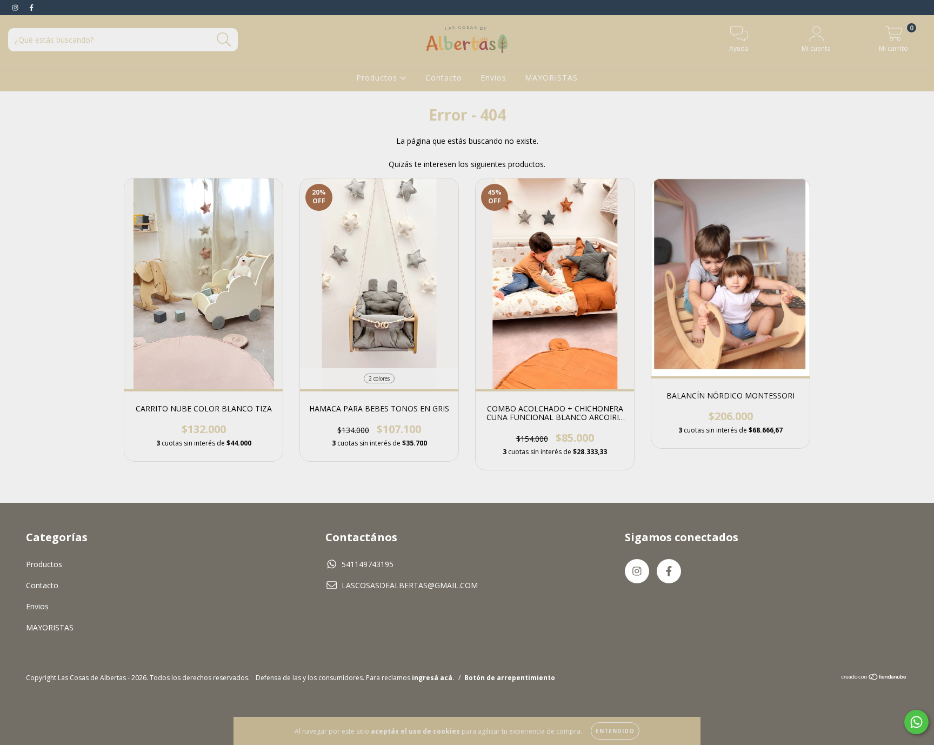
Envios (493, 77)
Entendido (615, 731)
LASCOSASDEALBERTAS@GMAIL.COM (410, 585)
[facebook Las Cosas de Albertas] (31, 7)
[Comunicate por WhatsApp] (916, 722)
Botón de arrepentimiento (509, 677)
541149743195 (367, 564)
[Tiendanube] (874, 677)
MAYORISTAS (551, 77)
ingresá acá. (433, 677)
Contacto (443, 77)
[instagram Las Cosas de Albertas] (16, 7)
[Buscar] (224, 39)
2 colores (379, 378)
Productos (378, 77)
